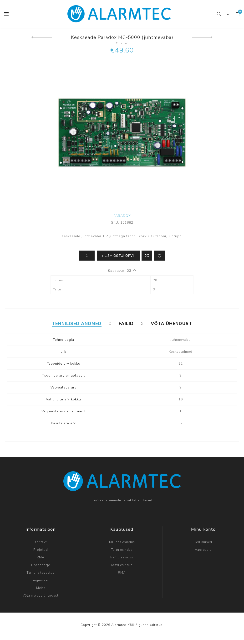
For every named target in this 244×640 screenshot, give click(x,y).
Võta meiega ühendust (40, 595)
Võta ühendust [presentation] (171, 323)
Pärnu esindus (121, 557)
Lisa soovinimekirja (159, 256)
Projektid (40, 550)
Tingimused (40, 580)
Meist (40, 588)
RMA (40, 557)
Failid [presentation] (126, 323)
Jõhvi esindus (122, 565)
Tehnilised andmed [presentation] (77, 323)
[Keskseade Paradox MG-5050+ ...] (202, 37)
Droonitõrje (40, 565)
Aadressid (203, 550)
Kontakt (41, 542)
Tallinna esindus (122, 542)
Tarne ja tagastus (40, 573)
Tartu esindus (122, 550)
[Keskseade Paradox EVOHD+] (41, 37)
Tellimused (203, 542)
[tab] (76, 323)
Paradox (122, 216)
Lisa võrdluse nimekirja (147, 256)
